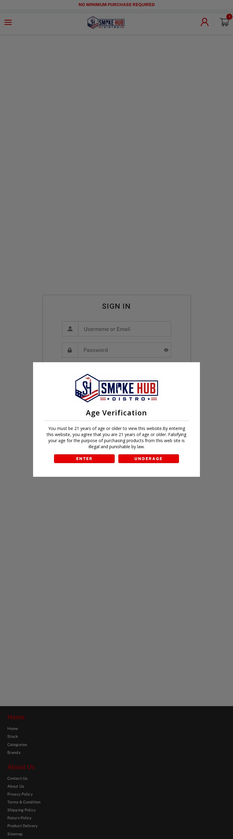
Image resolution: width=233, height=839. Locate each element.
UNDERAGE (148, 458)
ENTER (84, 458)
